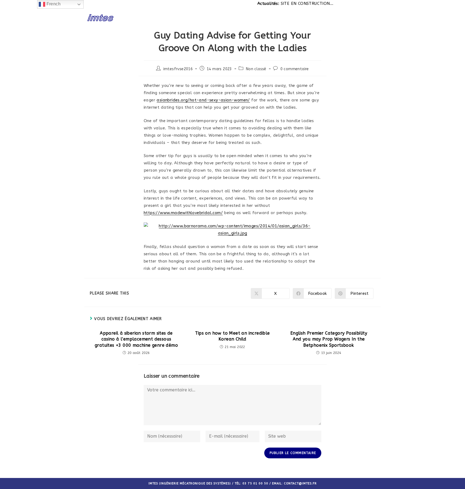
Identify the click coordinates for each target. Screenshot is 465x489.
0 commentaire (294, 69)
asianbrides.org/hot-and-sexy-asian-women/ (203, 100)
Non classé (256, 69)
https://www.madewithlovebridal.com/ (183, 212)
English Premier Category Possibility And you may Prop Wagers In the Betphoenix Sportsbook (328, 339)
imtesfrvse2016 (178, 69)
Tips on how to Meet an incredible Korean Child (232, 336)
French (53, 4)
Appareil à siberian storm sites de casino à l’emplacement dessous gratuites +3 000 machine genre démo (136, 339)
